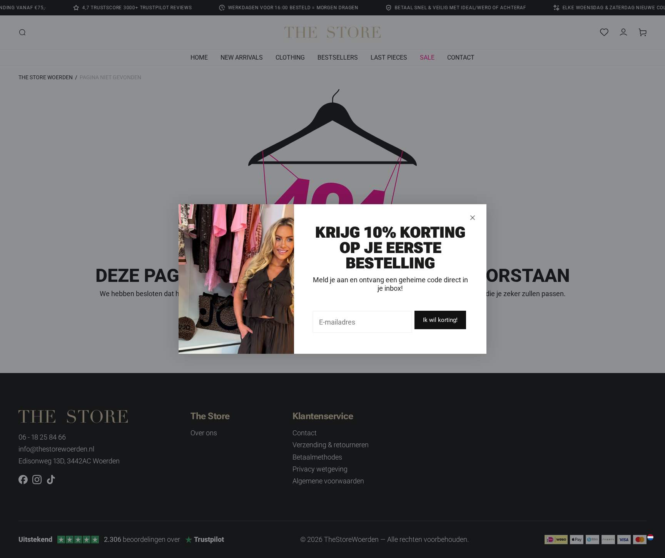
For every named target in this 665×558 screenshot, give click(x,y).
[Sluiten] (472, 217)
